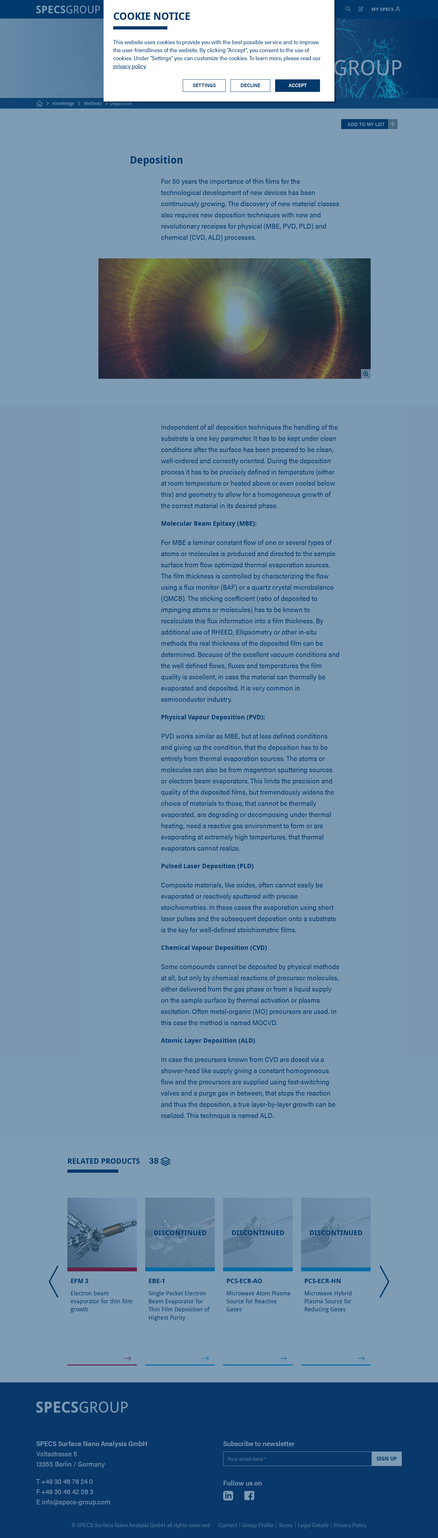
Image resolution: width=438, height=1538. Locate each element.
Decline (250, 85)
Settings (204, 85)
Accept (298, 85)
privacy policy (129, 66)
